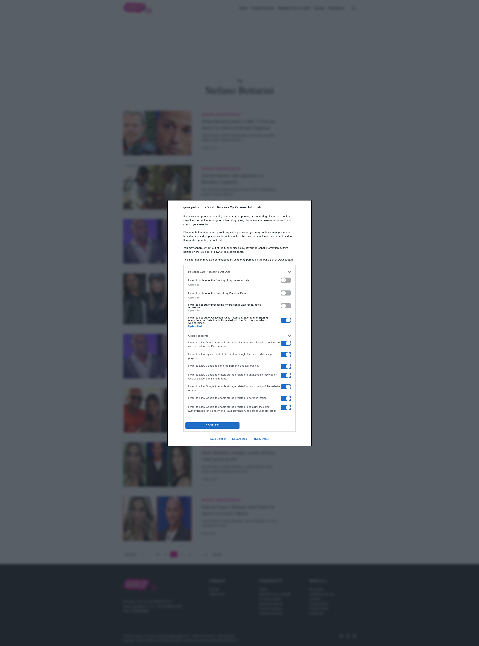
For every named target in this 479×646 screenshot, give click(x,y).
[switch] (286, 280)
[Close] (304, 207)
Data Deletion (218, 438)
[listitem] (239, 272)
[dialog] (239, 323)
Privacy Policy (261, 438)
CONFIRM (212, 425)
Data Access (239, 438)
